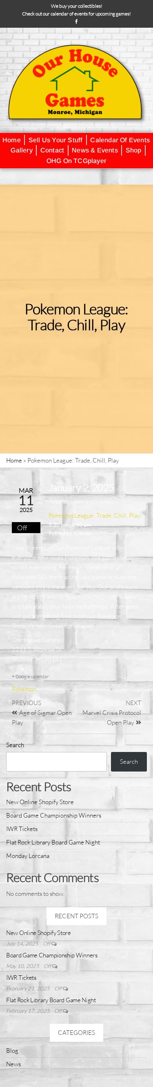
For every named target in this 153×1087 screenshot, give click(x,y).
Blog (12, 1050)
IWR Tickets (22, 829)
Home (14, 460)
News (13, 1064)
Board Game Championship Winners (53, 815)
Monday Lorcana (27, 856)
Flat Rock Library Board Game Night (53, 842)
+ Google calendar (30, 676)
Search (15, 745)
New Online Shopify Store (40, 802)
